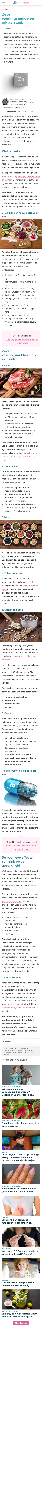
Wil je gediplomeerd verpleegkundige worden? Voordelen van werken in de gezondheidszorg (17, 1092)
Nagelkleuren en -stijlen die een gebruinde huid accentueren (19, 1190)
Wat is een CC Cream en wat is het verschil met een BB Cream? (20, 1252)
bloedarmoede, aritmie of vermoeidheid (20, 1007)
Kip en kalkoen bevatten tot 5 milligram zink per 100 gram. (19, 456)
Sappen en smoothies (10, 1311)
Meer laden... (21, 1323)
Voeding (5, 9)
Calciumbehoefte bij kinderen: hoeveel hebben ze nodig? (18, 1284)
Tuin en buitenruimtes (11, 1121)
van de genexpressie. (11, 901)
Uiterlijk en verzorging (12, 1086)
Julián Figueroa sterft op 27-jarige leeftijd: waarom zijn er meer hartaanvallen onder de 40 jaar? (20, 1157)
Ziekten (5, 1152)
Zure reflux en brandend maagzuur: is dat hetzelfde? (17, 1221)
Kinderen (5, 1280)
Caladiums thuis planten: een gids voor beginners (20, 1124)
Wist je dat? (7, 1249)
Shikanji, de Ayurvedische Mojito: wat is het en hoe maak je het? (20, 1315)
